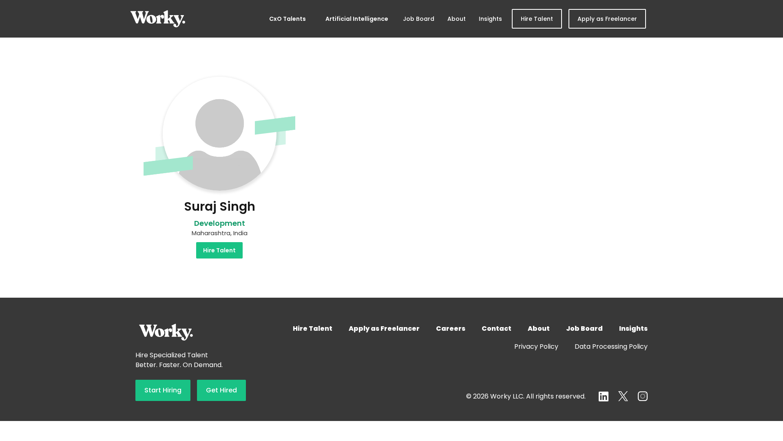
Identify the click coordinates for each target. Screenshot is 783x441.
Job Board (418, 19)
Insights (490, 19)
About (456, 19)
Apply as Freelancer (607, 19)
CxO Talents (287, 19)
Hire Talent (537, 19)
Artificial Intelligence (356, 19)
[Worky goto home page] (157, 18)
